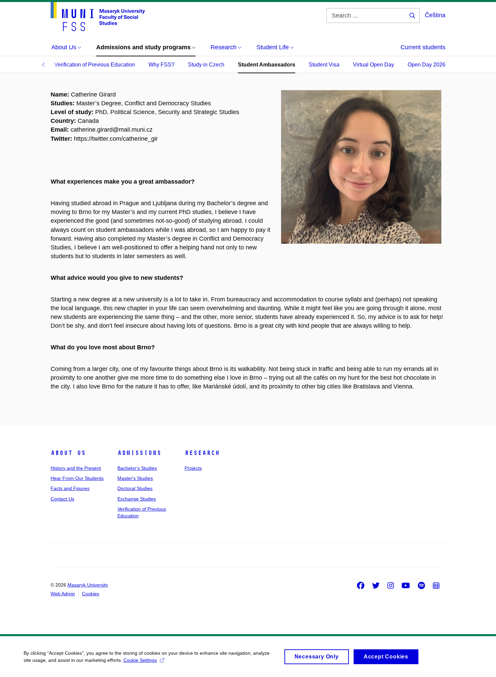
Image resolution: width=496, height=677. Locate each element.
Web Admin (63, 593)
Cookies (90, 593)
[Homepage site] (98, 16)
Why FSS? (161, 64)
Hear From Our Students (77, 478)
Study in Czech (206, 64)
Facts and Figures (70, 488)
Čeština (435, 15)
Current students (423, 47)
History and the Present (76, 468)
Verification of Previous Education (94, 64)
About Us (68, 453)
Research (202, 453)
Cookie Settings (140, 660)
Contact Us (62, 499)
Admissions (139, 453)
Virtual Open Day (373, 64)
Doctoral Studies (135, 488)
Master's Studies (135, 478)
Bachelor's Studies (137, 468)
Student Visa (324, 64)
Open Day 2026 (426, 64)
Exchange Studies (136, 499)
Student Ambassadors (266, 64)
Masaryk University (87, 585)
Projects (193, 468)
